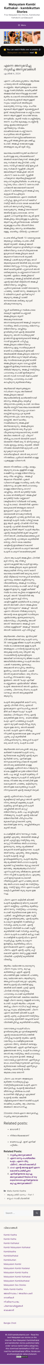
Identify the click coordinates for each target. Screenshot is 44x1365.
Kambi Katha (10, 1239)
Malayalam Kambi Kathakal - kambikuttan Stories (22, 8)
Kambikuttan (10, 1260)
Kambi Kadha (10, 1235)
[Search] (36, 1213)
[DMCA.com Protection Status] (22, 1357)
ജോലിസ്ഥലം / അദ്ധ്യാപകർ (18, 1293)
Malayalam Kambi (12, 1264)
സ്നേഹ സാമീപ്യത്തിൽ (18, 1198)
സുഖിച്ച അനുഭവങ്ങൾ (21, 1155)
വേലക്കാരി (9, 1310)
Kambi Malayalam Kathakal (17, 1247)
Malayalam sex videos (18, 52)
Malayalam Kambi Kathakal (17, 1276)
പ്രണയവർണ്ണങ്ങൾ (13, 1306)
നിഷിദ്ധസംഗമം (11, 1302)
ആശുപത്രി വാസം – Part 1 (20, 1194)
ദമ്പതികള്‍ (9, 1297)
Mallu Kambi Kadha (16, 1191)
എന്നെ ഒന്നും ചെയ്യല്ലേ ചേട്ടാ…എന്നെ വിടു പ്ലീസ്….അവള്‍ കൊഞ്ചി (23, 1161)
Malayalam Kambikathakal (16, 1281)
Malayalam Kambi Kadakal (17, 1268)
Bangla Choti (10, 1323)
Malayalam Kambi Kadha (16, 1272)
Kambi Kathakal (11, 1243)
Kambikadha (10, 1251)
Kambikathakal (11, 1256)
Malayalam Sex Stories (15, 1285)
